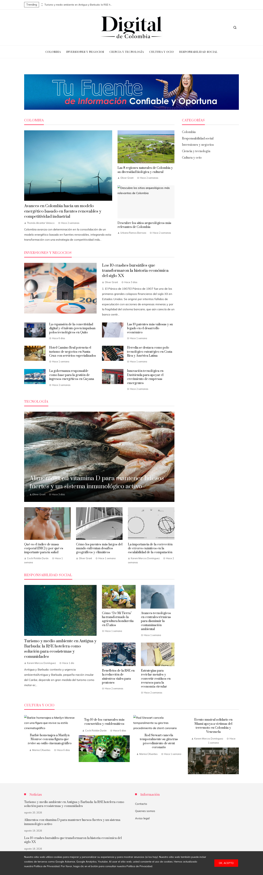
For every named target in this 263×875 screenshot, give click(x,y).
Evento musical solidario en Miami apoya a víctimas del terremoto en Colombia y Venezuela (213, 726)
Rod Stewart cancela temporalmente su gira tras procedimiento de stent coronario (159, 741)
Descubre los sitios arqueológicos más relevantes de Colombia (144, 225)
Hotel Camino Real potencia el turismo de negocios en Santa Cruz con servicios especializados (72, 352)
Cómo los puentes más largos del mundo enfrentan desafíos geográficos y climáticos (99, 549)
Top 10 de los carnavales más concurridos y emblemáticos (104, 722)
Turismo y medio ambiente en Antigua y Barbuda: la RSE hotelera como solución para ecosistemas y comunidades (78, 4)
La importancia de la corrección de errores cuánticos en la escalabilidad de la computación (150, 549)
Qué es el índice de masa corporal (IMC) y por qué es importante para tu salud (43, 549)
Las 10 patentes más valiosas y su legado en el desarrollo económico (150, 328)
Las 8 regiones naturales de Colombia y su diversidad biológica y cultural (145, 170)
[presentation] (42, 4)
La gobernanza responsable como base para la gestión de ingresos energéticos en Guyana (71, 375)
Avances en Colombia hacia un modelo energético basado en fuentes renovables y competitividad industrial (62, 211)
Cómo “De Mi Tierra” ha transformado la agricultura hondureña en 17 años (117, 619)
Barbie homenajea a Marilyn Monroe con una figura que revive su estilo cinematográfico (50, 739)
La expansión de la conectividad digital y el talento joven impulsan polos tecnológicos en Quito (72, 328)
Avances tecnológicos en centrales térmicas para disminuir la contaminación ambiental (156, 621)
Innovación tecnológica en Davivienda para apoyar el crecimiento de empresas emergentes (145, 377)
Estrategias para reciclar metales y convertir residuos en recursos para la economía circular (156, 679)
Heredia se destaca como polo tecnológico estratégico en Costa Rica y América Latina (149, 352)
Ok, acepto (226, 863)
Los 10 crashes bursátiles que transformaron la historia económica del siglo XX (135, 270)
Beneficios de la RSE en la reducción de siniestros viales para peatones (118, 677)
